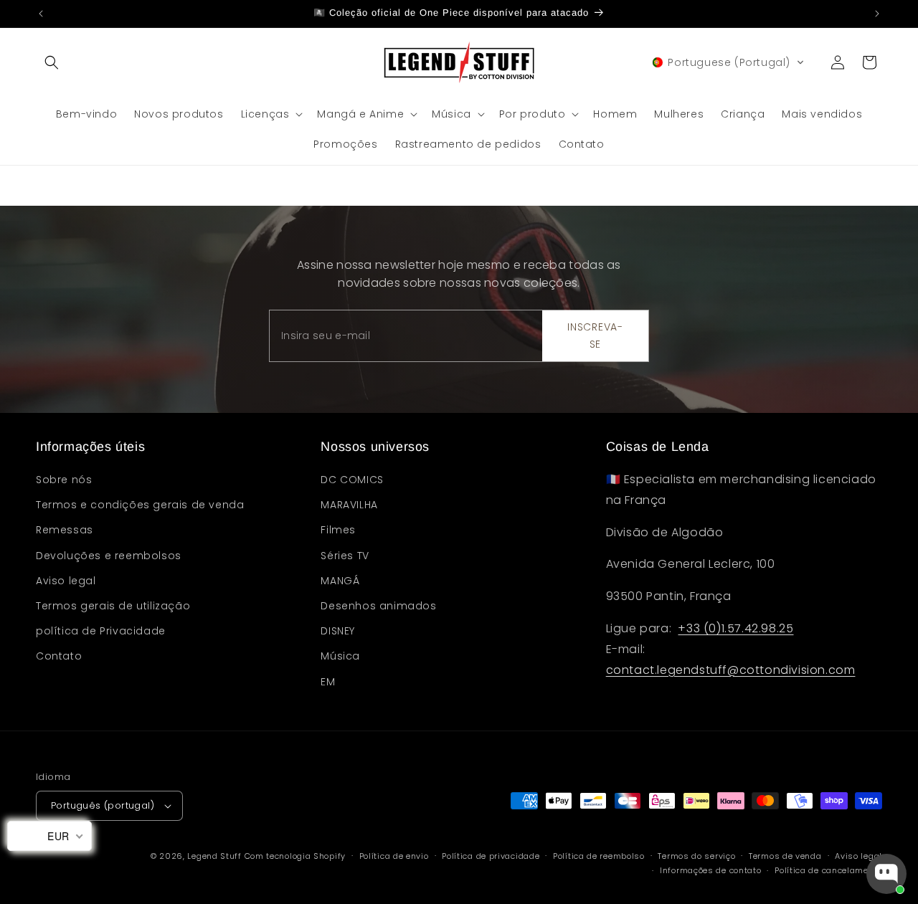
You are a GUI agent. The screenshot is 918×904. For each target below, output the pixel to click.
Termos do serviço (696, 856)
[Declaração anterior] (41, 13)
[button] (51, 62)
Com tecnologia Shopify (295, 856)
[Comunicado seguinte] (877, 13)
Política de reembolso (599, 856)
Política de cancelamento (828, 870)
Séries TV (345, 555)
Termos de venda (785, 856)
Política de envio (394, 856)
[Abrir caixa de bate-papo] (886, 874)
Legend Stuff (214, 856)
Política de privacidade (490, 856)
